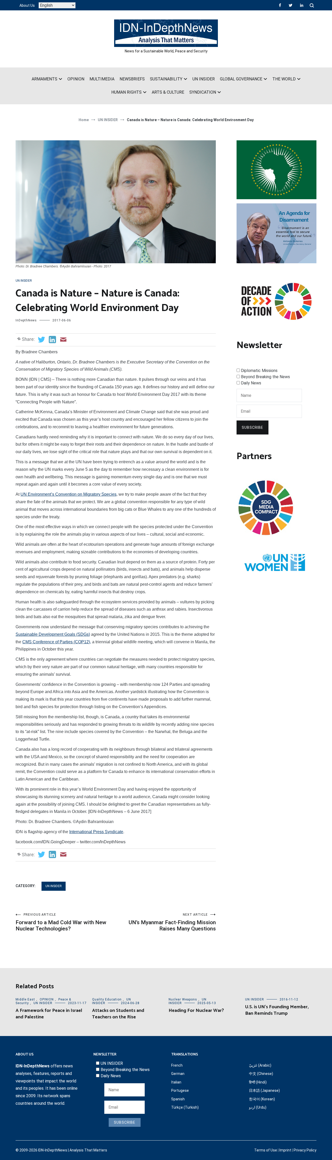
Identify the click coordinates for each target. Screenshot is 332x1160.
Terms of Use (265, 1150)
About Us (27, 5)
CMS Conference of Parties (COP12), (56, 642)
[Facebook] (280, 5)
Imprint (285, 1150)
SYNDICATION (202, 92)
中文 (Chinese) (261, 1074)
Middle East (25, 999)
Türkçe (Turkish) (185, 1107)
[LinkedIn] (301, 5)
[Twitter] (290, 5)
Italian (176, 1082)
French (177, 1065)
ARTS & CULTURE (168, 92)
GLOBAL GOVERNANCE (241, 79)
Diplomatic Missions (259, 370)
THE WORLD (284, 79)
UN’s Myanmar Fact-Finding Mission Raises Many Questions (172, 922)
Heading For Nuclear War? (196, 1010)
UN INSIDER (203, 79)
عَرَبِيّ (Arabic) (260, 1065)
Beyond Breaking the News (265, 376)
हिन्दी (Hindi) (258, 1082)
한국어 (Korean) (262, 1099)
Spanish (178, 1099)
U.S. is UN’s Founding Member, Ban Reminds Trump (277, 1010)
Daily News (251, 383)
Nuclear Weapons (183, 999)
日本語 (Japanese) (264, 1090)
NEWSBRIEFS (132, 79)
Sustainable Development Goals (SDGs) (53, 634)
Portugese (180, 1090)
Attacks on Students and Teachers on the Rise (118, 1014)
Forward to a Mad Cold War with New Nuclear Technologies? (61, 922)
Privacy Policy (305, 1150)
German (177, 1074)
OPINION (75, 79)
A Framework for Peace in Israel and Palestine (49, 1014)
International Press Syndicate (96, 832)
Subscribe (252, 427)
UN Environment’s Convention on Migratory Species (68, 494)
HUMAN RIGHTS (126, 92)
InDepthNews (26, 320)
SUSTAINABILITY (166, 79)
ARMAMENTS (44, 79)
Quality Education (107, 999)
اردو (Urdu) (257, 1107)
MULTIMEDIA (101, 79)
